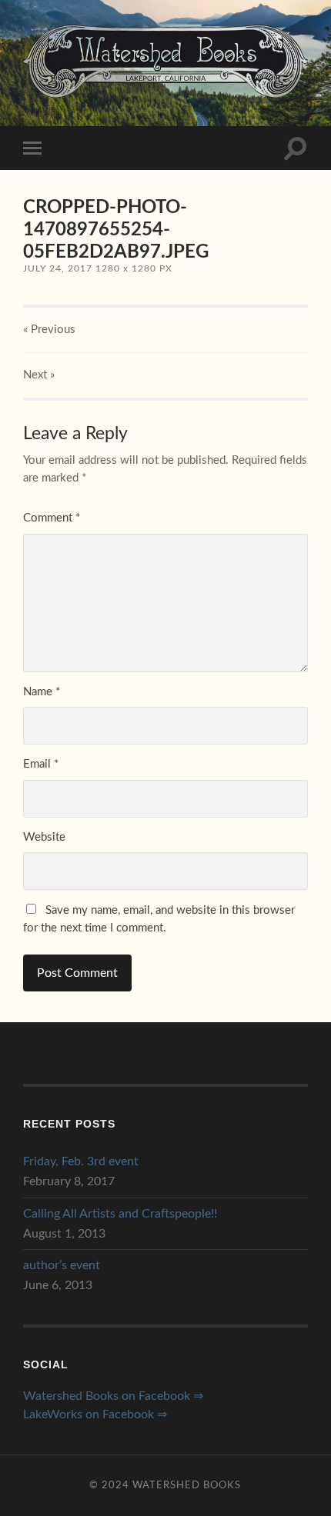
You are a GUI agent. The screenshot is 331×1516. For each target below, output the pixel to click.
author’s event (61, 1265)
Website (44, 837)
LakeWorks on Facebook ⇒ (95, 1414)
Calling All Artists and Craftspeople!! (120, 1214)
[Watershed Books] (165, 61)
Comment (51, 518)
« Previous (49, 329)
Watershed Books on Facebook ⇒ (113, 1396)
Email (41, 764)
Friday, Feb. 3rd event (81, 1161)
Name (41, 692)
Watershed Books (186, 1485)
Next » (39, 375)
